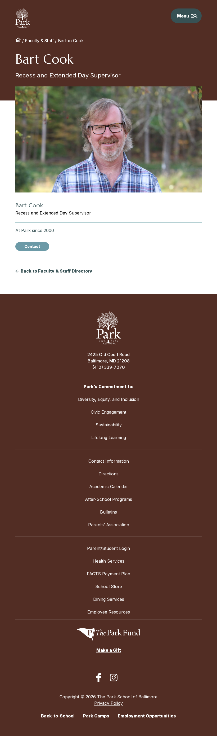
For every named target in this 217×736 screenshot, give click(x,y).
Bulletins (108, 512)
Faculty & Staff (39, 40)
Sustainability (109, 424)
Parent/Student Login (108, 548)
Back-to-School (58, 716)
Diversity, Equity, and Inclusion (108, 399)
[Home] (18, 40)
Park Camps (96, 716)
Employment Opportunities (147, 716)
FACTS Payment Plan (108, 573)
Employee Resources (108, 612)
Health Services (108, 561)
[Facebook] (98, 677)
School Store (108, 586)
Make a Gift (108, 650)
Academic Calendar (108, 486)
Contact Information (108, 461)
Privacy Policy (108, 703)
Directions (108, 473)
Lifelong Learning (108, 437)
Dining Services (108, 599)
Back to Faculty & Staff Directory (56, 271)
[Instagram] (113, 677)
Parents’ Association (108, 524)
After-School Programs (108, 499)
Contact (32, 246)
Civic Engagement (108, 412)
